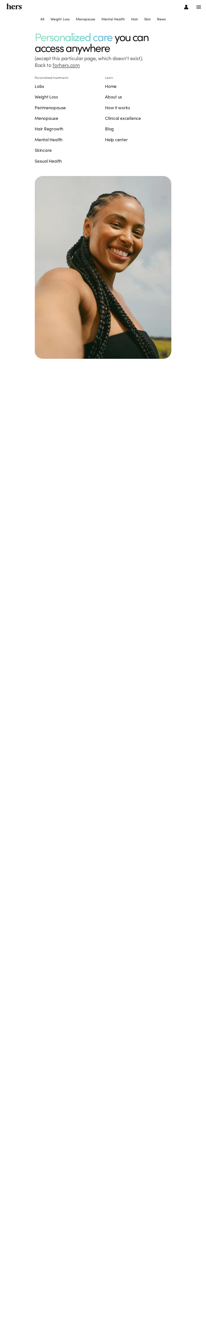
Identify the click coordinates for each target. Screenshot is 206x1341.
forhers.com (66, 65)
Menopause (85, 19)
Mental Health (113, 19)
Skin (147, 19)
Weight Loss (60, 19)
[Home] (14, 7)
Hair (134, 19)
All (42, 19)
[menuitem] (42, 19)
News (161, 19)
